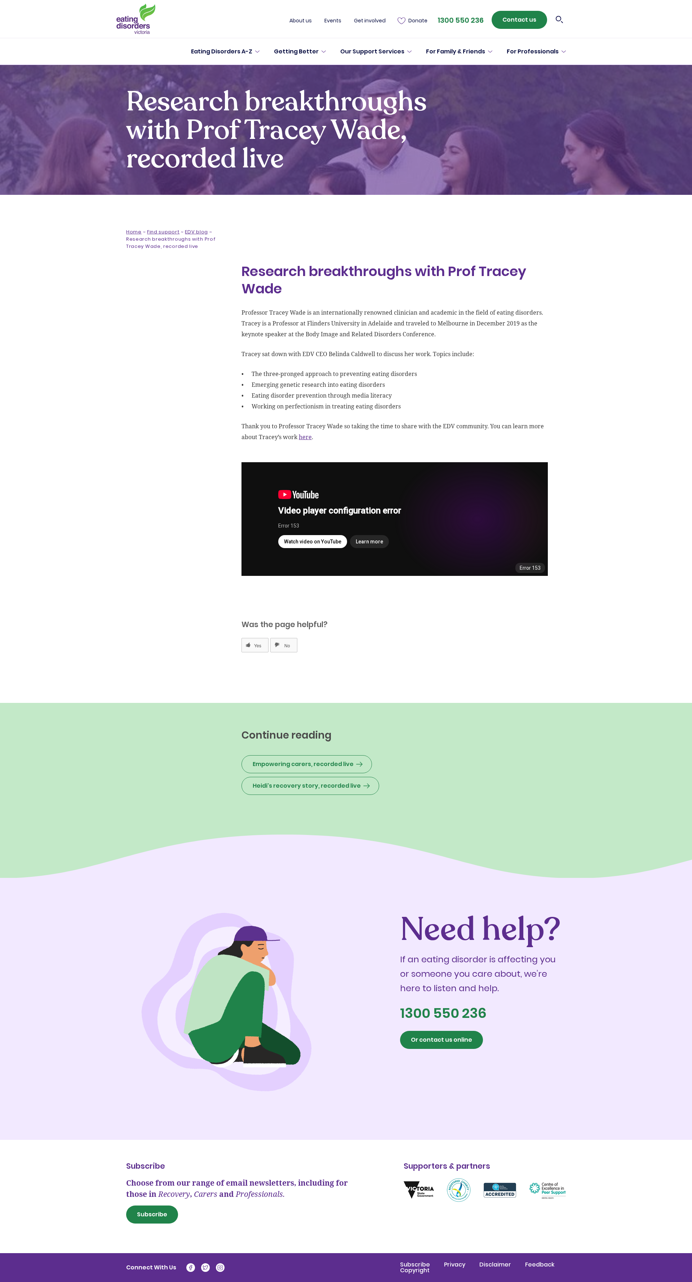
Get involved (370, 20)
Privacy (455, 1264)
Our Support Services (372, 51)
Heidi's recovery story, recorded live (307, 786)
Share (145, 328)
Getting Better (296, 51)
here (305, 437)
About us (300, 20)
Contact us (519, 20)
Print (182, 328)
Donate (417, 20)
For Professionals (533, 51)
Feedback (539, 1264)
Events (332, 20)
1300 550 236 (461, 20)
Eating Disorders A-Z (221, 51)
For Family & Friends (455, 51)
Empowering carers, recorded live (303, 764)
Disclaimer (496, 1264)
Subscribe (152, 1214)
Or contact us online (441, 1040)
